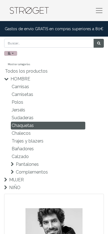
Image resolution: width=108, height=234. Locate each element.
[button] (10, 53)
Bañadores (23, 148)
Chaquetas (23, 125)
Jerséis (18, 110)
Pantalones (27, 164)
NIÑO (14, 187)
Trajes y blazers (27, 141)
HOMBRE (20, 79)
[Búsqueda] (99, 43)
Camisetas (22, 94)
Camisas (20, 86)
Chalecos (21, 133)
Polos (17, 102)
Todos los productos (26, 71)
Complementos (32, 172)
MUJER (16, 179)
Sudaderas (23, 117)
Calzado (20, 156)
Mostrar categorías (19, 64)
